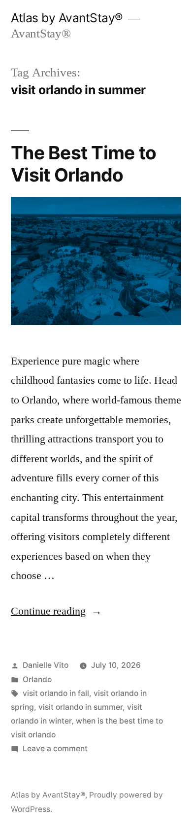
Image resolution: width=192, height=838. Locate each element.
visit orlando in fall (56, 693)
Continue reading (56, 611)
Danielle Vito (45, 665)
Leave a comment (55, 748)
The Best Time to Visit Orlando (83, 164)
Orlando (37, 679)
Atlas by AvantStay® (67, 17)
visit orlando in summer (80, 707)
